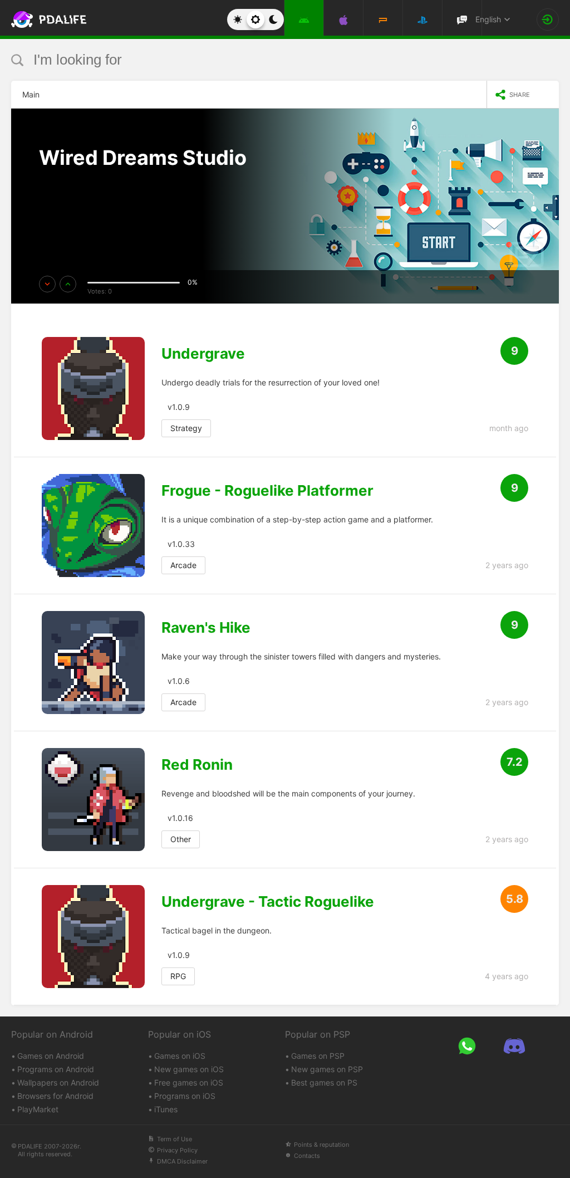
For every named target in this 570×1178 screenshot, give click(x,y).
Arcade (183, 565)
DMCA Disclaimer (182, 1161)
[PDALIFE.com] (38, 19)
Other (180, 839)
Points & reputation (321, 1144)
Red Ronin (197, 764)
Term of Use (174, 1139)
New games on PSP (327, 1069)
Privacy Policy (177, 1150)
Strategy (186, 428)
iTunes (166, 1109)
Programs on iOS (184, 1096)
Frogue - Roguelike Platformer (267, 490)
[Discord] (514, 1046)
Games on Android (50, 1055)
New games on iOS (189, 1069)
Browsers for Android (55, 1096)
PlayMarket (37, 1109)
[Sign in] (548, 19)
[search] (264, 60)
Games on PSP (318, 1055)
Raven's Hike (205, 627)
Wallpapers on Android (58, 1082)
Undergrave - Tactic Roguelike (267, 901)
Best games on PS (324, 1082)
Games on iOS (179, 1055)
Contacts (307, 1156)
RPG (178, 976)
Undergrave (203, 353)
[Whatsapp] (467, 1046)
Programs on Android (55, 1069)
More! (63, 190)
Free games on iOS (188, 1082)
